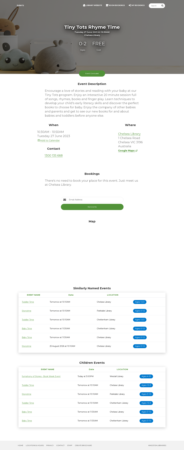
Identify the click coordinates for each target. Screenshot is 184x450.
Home (20, 445)
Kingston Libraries (157, 445)
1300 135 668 (54, 155)
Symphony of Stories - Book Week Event (41, 376)
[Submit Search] (162, 5)
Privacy (50, 445)
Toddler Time (28, 302)
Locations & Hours (35, 445)
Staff (69, 445)
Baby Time (27, 328)
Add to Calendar (50, 140)
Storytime (26, 311)
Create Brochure (83, 445)
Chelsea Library (129, 134)
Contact (60, 445)
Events (20, 5)
